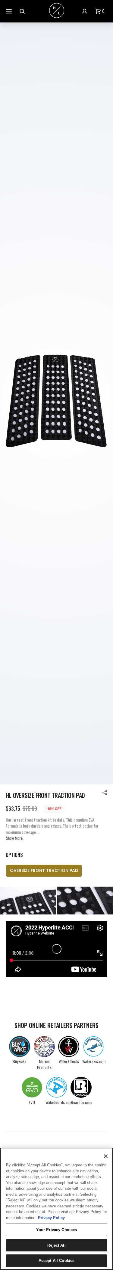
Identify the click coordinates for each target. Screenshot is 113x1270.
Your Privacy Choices (56, 1229)
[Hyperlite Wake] (56, 11)
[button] (101, 11)
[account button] (85, 11)
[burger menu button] (9, 11)
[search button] (23, 11)
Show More (14, 838)
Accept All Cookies (56, 1260)
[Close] (105, 1156)
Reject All (56, 1245)
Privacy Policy (51, 1217)
